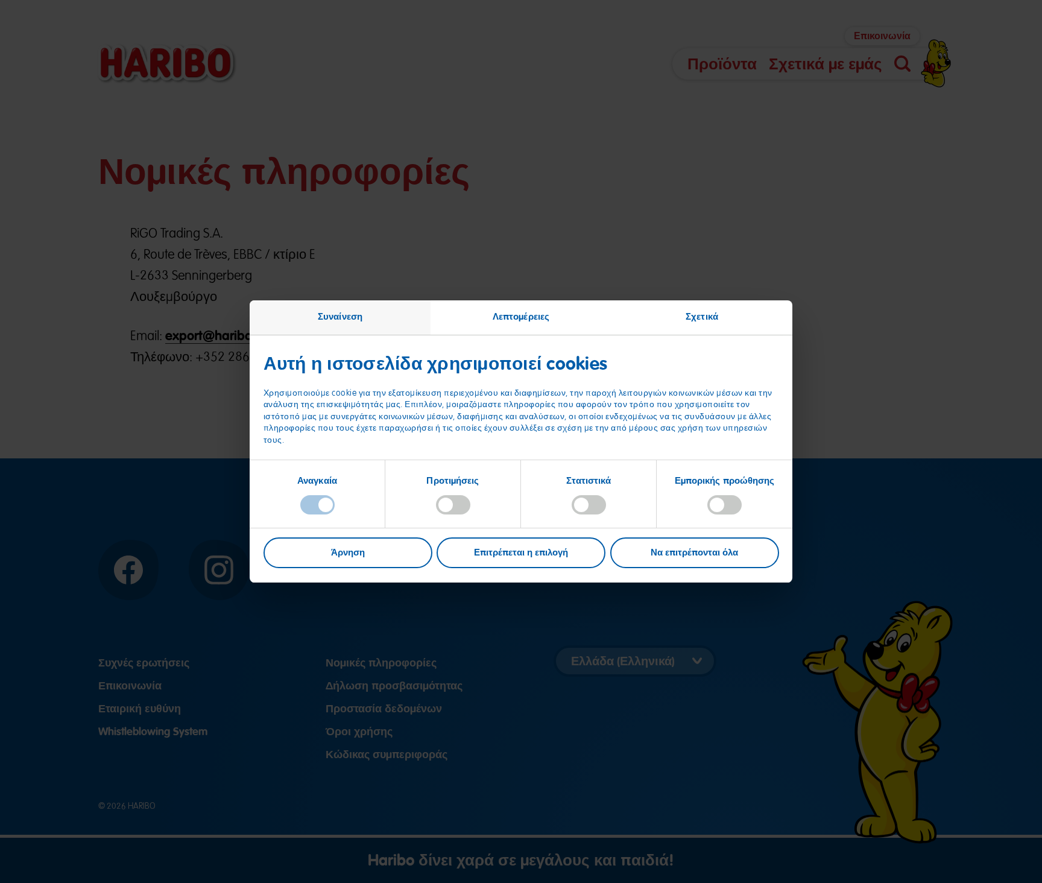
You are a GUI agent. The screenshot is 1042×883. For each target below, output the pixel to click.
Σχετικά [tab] (702, 317)
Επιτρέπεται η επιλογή (521, 552)
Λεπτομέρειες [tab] (521, 317)
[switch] (453, 504)
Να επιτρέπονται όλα (694, 552)
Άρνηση (348, 552)
